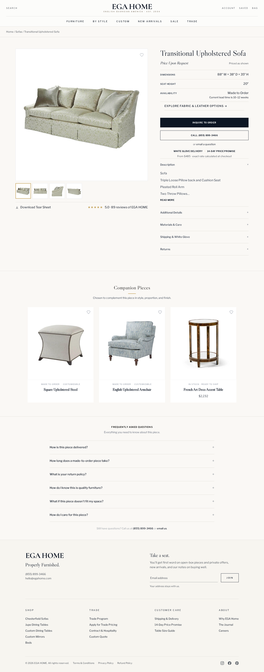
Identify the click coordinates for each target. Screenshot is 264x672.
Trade (192, 21)
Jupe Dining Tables (36, 624)
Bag (255, 8)
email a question (206, 144)
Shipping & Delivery (167, 618)
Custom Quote (98, 636)
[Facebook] (229, 663)
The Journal (226, 624)
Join (230, 577)
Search (11, 8)
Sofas (18, 31)
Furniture (75, 21)
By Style (100, 21)
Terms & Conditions (83, 663)
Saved (243, 8)
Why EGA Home (229, 618)
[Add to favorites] (141, 55)
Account (228, 8)
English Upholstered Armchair (132, 389)
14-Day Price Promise (168, 624)
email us (162, 528)
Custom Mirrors (35, 636)
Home (10, 31)
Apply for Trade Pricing (103, 624)
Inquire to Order (204, 122)
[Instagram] (222, 663)
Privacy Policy (105, 663)
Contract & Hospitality (103, 630)
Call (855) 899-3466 (204, 135)
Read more (167, 200)
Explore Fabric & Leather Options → (195, 106)
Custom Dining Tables (38, 630)
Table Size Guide (165, 630)
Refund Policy (124, 663)
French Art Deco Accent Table (203, 389)
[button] (204, 165)
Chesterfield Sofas (36, 618)
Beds (28, 642)
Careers (224, 630)
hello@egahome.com (38, 578)
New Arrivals (150, 21)
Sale (174, 21)
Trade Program (98, 618)
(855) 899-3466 (143, 528)
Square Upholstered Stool (60, 389)
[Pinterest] (237, 663)
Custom (122, 21)
